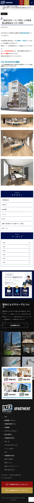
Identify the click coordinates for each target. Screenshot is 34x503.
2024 (4, 250)
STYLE (3, 219)
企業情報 (6, 427)
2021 (4, 262)
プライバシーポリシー (10, 431)
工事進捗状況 (5, 200)
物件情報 (4, 209)
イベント (4, 214)
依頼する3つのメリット (11, 466)
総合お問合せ (8, 434)
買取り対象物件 (8, 459)
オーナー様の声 (8, 448)
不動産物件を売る (9, 456)
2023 (4, 254)
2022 (4, 258)
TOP (5, 417)
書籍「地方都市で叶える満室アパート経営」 (13, 223)
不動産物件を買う (9, 438)
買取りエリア (8, 463)
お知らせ (4, 14)
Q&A (5, 452)
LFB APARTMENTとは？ (11, 445)
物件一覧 (6, 441)
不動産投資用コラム (10, 424)
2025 (4, 246)
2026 (4, 242)
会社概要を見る (15, 325)
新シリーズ (5, 228)
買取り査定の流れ (9, 470)
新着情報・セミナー (10, 420)
